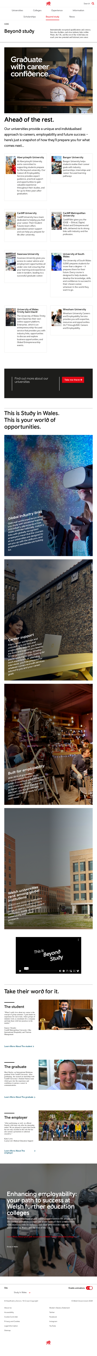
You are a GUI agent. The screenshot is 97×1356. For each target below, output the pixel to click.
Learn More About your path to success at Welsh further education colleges (41, 1237)
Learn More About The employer (14, 1152)
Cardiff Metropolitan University (74, 214)
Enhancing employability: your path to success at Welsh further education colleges (42, 1203)
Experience (57, 10)
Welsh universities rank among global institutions (23, 893)
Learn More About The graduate (18, 1097)
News (72, 16)
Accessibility (9, 1312)
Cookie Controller (11, 1317)
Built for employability (26, 769)
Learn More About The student (18, 1046)
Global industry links (25, 515)
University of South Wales (73, 255)
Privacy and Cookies (12, 1321)
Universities (17, 10)
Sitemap (7, 1330)
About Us (8, 1308)
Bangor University (73, 157)
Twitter (52, 1312)
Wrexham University (74, 309)
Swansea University (28, 253)
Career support (21, 637)
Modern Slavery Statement (59, 1308)
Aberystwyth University (30, 157)
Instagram (53, 1321)
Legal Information (11, 1326)
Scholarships (29, 16)
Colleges (37, 10)
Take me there (72, 379)
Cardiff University (27, 213)
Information (78, 10)
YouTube (52, 1326)
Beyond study (52, 16)
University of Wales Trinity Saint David (28, 310)
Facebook (53, 1317)
